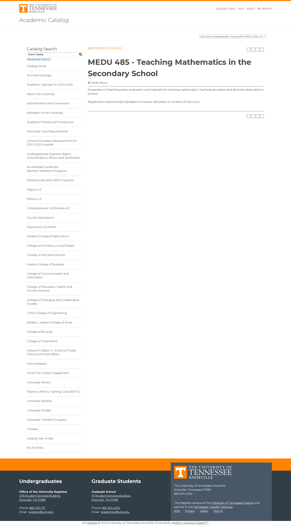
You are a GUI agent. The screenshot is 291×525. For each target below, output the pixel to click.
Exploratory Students (41, 227)
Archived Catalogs (39, 75)
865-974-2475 (111, 508)
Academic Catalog (44, 20)
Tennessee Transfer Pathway (213, 507)
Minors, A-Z (34, 199)
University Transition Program (47, 419)
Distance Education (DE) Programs (50, 180)
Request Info (225, 8)
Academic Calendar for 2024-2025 (50, 84)
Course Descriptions (40, 217)
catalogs (92, 522)
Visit (241, 8)
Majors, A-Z (34, 189)
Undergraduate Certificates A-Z (48, 208)
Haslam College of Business (45, 264)
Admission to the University (45, 112)
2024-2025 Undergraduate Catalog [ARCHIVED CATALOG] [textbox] (231, 36)
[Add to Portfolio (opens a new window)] (249, 49)
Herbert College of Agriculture (48, 236)
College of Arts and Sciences (46, 255)
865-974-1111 (37, 508)
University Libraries (39, 401)
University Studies (39, 410)
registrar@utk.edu (41, 512)
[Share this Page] (253, 49)
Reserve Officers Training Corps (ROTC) (53, 391)
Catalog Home (36, 66)
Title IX (218, 511)
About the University (41, 94)
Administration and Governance (48, 103)
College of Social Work (42, 341)
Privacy (190, 511)
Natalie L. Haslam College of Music (50, 322)
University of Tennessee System (233, 503)
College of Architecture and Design (51, 245)
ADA (177, 511)
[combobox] (233, 36)
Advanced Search (39, 59)
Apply (251, 8)
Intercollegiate (37, 363)
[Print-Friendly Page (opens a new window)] (257, 49)
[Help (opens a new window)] (262, 49)
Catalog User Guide (40, 438)
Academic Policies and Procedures (50, 122)
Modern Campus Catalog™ (190, 522)
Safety (204, 511)
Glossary (32, 429)
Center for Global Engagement (48, 373)
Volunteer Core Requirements (47, 131)
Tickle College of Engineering (47, 313)
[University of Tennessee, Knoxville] (38, 11)
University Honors (39, 382)
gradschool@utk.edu (115, 512)
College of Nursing (39, 331)
